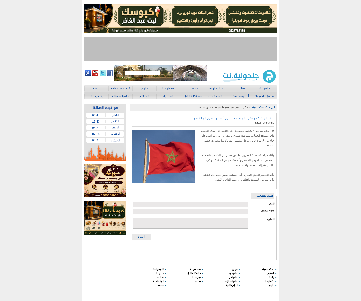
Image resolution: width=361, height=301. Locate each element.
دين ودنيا (196, 277)
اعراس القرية (231, 285)
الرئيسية (270, 107)
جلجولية (160, 273)
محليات (160, 277)
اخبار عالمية (158, 281)
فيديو (234, 269)
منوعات (160, 285)
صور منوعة (195, 269)
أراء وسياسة (158, 269)
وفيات (198, 281)
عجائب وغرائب (257, 107)
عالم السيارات (231, 281)
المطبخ (270, 273)
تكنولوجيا (269, 281)
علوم (271, 285)
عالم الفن (233, 277)
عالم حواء (233, 273)
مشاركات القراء (194, 273)
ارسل (141, 236)
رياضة (271, 277)
